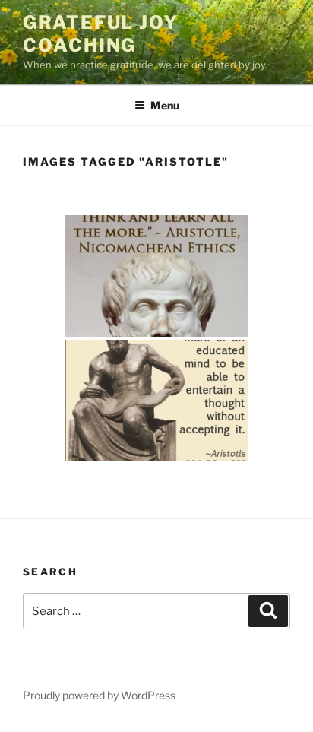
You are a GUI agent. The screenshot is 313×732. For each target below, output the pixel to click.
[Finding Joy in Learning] (156, 276)
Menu (164, 105)
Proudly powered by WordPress (99, 695)
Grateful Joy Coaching (101, 33)
